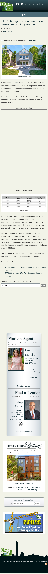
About (4, 561)
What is (33, 487)
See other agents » (24, 386)
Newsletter (19, 561)
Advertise (26, 561)
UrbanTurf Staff (8, 31)
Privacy (32, 561)
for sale (23, 76)
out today (15, 83)
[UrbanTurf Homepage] (13, 9)
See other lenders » (24, 432)
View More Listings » (24, 483)
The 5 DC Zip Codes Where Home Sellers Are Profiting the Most (22, 22)
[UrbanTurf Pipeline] (24, 534)
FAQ (20, 490)
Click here (32, 41)
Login (20, 487)
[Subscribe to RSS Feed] (46, 564)
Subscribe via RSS (41, 561)
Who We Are (11, 561)
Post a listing (32, 490)
